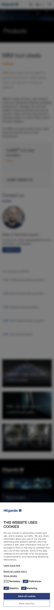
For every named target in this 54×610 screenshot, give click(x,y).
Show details (10, 576)
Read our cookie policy (15, 571)
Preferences (34, 581)
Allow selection (26, 603)
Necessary (14, 581)
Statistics (14, 588)
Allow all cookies (26, 596)
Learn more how (12, 565)
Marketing (32, 588)
